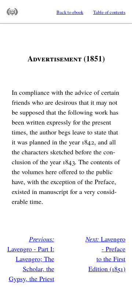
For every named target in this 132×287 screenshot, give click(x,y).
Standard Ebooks (12, 11)
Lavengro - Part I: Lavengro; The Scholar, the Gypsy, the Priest (30, 258)
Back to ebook (69, 12)
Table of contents (109, 12)
